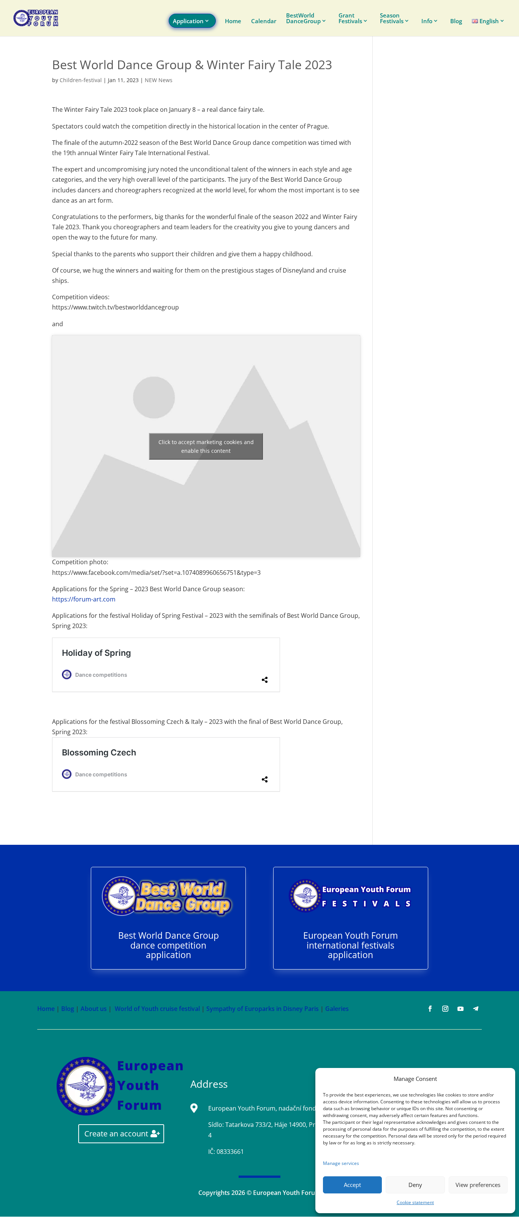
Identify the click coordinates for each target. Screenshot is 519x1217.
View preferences (478, 1184)
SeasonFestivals (391, 19)
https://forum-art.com (84, 599)
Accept (352, 1184)
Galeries (337, 1008)
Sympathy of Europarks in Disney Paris (262, 1008)
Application (188, 21)
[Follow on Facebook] (430, 1009)
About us (94, 1008)
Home (233, 21)
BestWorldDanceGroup (303, 19)
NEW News (158, 80)
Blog (456, 21)
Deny (415, 1184)
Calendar (263, 21)
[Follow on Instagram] (445, 1009)
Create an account (116, 1133)
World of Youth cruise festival (157, 1008)
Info (426, 21)
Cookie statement (415, 1202)
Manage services (341, 1163)
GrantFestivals (350, 19)
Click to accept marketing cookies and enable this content (206, 446)
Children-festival (81, 80)
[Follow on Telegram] (476, 1009)
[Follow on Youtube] (460, 1009)
